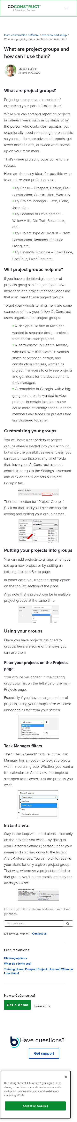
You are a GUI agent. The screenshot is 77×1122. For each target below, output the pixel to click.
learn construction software (21, 35)
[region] (35, 1095)
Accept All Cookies (35, 1106)
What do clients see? (17, 964)
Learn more (42, 1006)
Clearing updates (15, 958)
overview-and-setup (54, 35)
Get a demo (17, 1005)
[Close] (65, 1077)
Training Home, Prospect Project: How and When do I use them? (38, 971)
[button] (66, 8)
